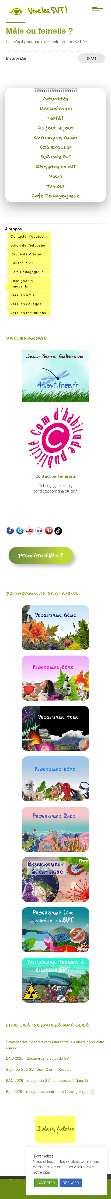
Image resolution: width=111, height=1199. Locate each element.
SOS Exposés (55, 147)
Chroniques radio (55, 137)
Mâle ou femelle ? (39, 30)
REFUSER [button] (71, 1183)
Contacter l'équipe (27, 236)
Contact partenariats (55, 476)
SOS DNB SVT (55, 157)
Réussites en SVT (55, 167)
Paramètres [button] (44, 1156)
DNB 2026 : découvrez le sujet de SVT (38, 1058)
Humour (55, 186)
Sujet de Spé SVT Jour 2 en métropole (39, 1069)
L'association (56, 108)
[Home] (38, 15)
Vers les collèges (26, 304)
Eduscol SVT (22, 263)
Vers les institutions (28, 313)
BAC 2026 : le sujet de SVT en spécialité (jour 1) (47, 1080)
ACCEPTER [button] (46, 1183)
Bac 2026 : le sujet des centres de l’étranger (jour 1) (50, 1091)
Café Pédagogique (55, 196)
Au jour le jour (55, 128)
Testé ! (56, 118)
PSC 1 (55, 176)
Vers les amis (22, 295)
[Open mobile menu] (97, 8)
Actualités (55, 99)
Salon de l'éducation (29, 245)
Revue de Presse (26, 254)
